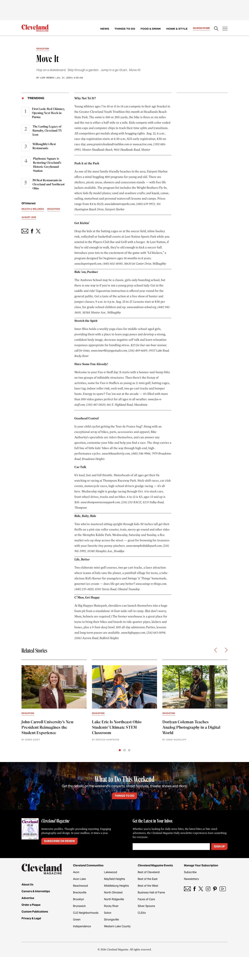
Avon (76, 872)
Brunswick (79, 906)
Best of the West (148, 885)
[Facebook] (194, 888)
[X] (201, 888)
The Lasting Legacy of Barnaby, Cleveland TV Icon (47, 130)
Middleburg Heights (116, 885)
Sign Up (219, 846)
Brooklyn (78, 899)
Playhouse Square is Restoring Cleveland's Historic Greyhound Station (47, 164)
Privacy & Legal (31, 918)
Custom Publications (35, 911)
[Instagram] (208, 888)
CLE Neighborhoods (85, 913)
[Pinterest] (215, 888)
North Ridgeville (114, 899)
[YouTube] (223, 888)
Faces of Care (146, 899)
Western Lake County (117, 926)
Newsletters (191, 879)
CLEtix (142, 913)
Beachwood (80, 885)
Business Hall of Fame (151, 892)
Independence (82, 926)
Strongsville (111, 919)
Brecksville (79, 892)
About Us (27, 884)
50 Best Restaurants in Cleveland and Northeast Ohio (49, 184)
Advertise (28, 898)
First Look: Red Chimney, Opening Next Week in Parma (48, 113)
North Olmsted (113, 892)
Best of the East (148, 879)
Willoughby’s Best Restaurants (44, 146)
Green (76, 919)
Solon (107, 913)
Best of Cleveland (149, 872)
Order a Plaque (31, 905)
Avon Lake (79, 879)
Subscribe (201, 28)
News (104, 28)
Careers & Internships (36, 891)
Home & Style (177, 28)
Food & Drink (151, 28)
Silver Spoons (146, 906)
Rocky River (111, 906)
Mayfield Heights (114, 879)
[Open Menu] (224, 28)
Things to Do (125, 28)
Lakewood (110, 872)
